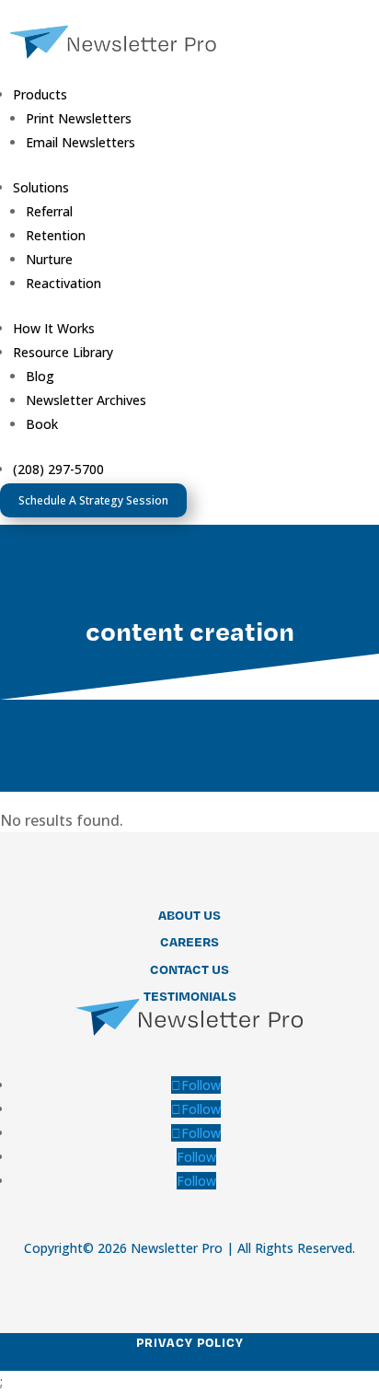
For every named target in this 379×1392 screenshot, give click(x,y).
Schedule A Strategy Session (93, 500)
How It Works (54, 328)
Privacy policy (190, 1342)
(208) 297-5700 (58, 469)
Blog (40, 376)
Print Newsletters (79, 118)
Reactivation (63, 283)
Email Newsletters (80, 142)
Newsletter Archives (86, 400)
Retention (56, 235)
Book (42, 424)
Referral (49, 211)
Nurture (49, 259)
